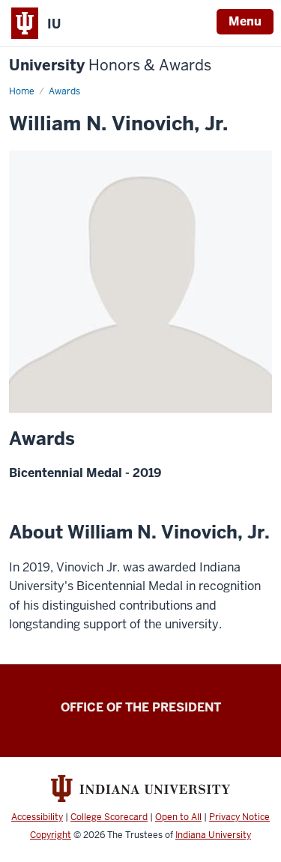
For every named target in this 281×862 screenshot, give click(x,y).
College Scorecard (109, 817)
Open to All (178, 817)
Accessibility (37, 817)
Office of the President (141, 707)
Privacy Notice (239, 817)
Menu (245, 21)
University (110, 65)
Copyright (50, 835)
